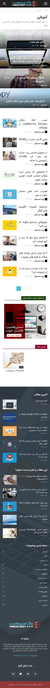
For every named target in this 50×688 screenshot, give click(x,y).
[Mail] (28, 674)
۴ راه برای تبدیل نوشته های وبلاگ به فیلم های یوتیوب (33, 255)
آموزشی (44, 552)
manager (43, 46)
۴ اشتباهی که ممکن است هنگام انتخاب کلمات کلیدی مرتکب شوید (33, 176)
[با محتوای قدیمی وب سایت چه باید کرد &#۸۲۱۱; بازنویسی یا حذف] (10, 155)
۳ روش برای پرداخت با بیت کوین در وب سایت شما (33, 491)
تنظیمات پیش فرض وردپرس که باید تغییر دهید (33, 442)
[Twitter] (20, 674)
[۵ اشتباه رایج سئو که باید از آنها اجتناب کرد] (10, 240)
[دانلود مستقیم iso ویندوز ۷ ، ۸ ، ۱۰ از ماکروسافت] (10, 480)
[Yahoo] (13, 674)
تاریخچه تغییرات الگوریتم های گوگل (33, 209)
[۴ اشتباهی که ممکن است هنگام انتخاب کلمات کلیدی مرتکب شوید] (10, 175)
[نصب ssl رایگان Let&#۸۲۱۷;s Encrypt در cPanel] (10, 123)
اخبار (21, 367)
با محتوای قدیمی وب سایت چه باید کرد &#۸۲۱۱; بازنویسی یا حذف (33, 157)
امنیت (45, 565)
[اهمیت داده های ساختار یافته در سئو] (10, 194)
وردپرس (44, 605)
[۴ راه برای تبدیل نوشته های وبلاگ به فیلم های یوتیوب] (10, 256)
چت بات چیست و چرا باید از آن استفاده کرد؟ (33, 270)
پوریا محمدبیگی (39, 132)
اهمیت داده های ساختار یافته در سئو (33, 193)
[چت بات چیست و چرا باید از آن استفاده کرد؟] (10, 271)
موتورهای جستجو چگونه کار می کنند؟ (33, 224)
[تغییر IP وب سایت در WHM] (10, 142)
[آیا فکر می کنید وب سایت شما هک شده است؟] (10, 458)
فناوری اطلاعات (42, 592)
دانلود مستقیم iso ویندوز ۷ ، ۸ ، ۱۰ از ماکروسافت (33, 478)
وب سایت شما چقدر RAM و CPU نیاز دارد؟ (33, 504)
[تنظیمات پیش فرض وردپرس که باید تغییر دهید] (10, 444)
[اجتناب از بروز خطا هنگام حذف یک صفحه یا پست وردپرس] (10, 431)
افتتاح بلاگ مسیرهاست (15, 370)
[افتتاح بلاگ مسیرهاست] (13, 360)
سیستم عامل (43, 583)
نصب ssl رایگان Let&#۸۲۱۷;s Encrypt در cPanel (33, 124)
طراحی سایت (43, 587)
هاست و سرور (43, 600)
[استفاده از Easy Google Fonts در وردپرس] (10, 418)
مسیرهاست (18, 684)
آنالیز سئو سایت (41, 401)
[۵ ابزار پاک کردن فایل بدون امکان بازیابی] (10, 520)
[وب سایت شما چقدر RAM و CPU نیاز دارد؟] (10, 506)
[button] (4, 4)
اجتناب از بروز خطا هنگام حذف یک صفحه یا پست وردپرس (33, 429)
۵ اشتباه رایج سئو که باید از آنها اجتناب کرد (33, 240)
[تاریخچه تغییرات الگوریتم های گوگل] (10, 210)
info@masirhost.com (21, 655)
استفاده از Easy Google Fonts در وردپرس (33, 416)
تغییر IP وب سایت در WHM (33, 139)
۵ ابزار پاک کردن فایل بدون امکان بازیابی (33, 518)
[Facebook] (35, 674)
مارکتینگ (44, 596)
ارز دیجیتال (43, 560)
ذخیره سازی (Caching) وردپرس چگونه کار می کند (33, 531)
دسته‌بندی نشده (42, 578)
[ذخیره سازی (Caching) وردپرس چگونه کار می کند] (10, 533)
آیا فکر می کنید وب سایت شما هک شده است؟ (33, 456)
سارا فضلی (44, 65)
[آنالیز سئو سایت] (10, 404)
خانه (45, 10)
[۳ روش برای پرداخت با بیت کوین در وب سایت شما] (10, 493)
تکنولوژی (44, 574)
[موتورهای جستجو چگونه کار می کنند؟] (10, 225)
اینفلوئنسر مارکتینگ (41, 569)
